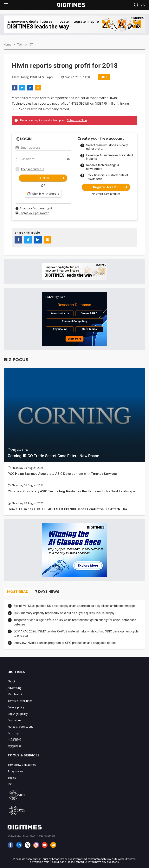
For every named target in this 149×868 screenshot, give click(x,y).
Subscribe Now (77, 120)
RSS (10, 784)
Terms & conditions (20, 701)
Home (7, 44)
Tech (20, 44)
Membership (15, 694)
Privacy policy (16, 707)
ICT (31, 44)
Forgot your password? (34, 213)
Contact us (14, 720)
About (11, 681)
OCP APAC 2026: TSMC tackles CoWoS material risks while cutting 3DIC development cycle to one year (76, 633)
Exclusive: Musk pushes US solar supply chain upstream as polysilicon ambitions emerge (74, 606)
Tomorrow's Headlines (22, 764)
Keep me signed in (32, 169)
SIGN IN (43, 178)
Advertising (14, 688)
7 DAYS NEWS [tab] (47, 592)
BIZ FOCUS (16, 359)
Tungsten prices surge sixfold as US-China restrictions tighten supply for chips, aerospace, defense (75, 622)
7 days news (15, 771)
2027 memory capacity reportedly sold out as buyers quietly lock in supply (64, 613)
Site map (13, 733)
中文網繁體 (14, 739)
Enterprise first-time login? (35, 208)
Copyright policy (18, 714)
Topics (12, 777)
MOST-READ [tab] (18, 592)
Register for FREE (106, 187)
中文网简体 (14, 746)
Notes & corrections (20, 726)
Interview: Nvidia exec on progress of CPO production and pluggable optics (65, 643)
